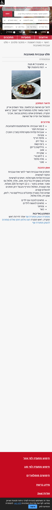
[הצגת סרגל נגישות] (2, 2)
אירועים (43, 37)
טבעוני (31, 32)
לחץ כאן (17, 503)
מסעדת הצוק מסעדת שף (38, 216)
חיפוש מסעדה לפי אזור (36, 458)
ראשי (46, 42)
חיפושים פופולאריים (38, 475)
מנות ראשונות (34, 42)
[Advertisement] (26, 337)
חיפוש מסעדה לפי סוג (37, 467)
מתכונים (8, 37)
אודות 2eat (43, 493)
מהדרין (9, 32)
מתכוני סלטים (17, 42)
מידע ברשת (43, 485)
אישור (32, 506)
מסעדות (26, 37)
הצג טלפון (25, 219)
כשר (20, 32)
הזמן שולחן (15, 219)
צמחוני (43, 32)
